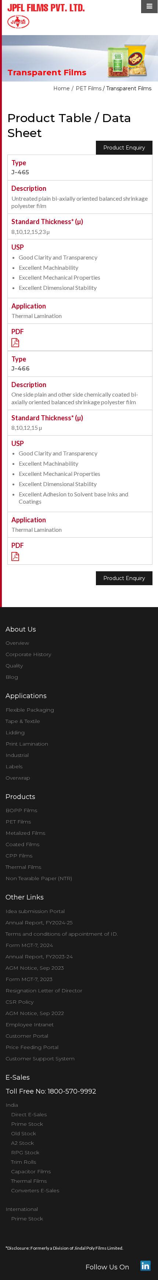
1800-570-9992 (72, 1091)
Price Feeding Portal (32, 1047)
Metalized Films (25, 833)
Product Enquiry (124, 147)
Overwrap (18, 778)
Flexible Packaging (30, 710)
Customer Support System (40, 1058)
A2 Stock (22, 1143)
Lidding (15, 732)
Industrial (17, 755)
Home (61, 88)
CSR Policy (19, 1002)
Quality (14, 665)
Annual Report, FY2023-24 (39, 956)
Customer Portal (27, 1036)
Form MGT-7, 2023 (29, 979)
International (22, 1209)
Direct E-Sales (29, 1114)
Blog (12, 677)
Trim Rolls (23, 1162)
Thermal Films (23, 867)
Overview (17, 643)
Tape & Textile (23, 721)
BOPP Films (21, 810)
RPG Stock (25, 1152)
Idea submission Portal (35, 911)
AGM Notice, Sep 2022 (35, 1013)
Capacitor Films (31, 1171)
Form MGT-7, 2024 (29, 945)
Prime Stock (27, 1124)
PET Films (88, 88)
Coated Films (22, 844)
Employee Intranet (30, 1024)
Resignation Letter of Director (44, 990)
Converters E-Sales (35, 1190)
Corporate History (28, 654)
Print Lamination (27, 744)
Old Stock (23, 1133)
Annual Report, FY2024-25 (39, 922)
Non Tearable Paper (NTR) (39, 878)
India (12, 1105)
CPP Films (19, 855)
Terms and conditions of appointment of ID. (62, 934)
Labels (14, 766)
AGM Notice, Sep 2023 (35, 968)
